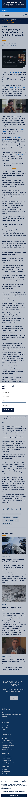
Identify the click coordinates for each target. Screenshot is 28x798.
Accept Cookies (14, 795)
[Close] (26, 778)
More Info (4, 10)
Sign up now (8, 410)
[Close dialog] (26, 384)
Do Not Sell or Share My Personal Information (14, 791)
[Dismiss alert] (26, 10)
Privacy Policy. (7, 788)
